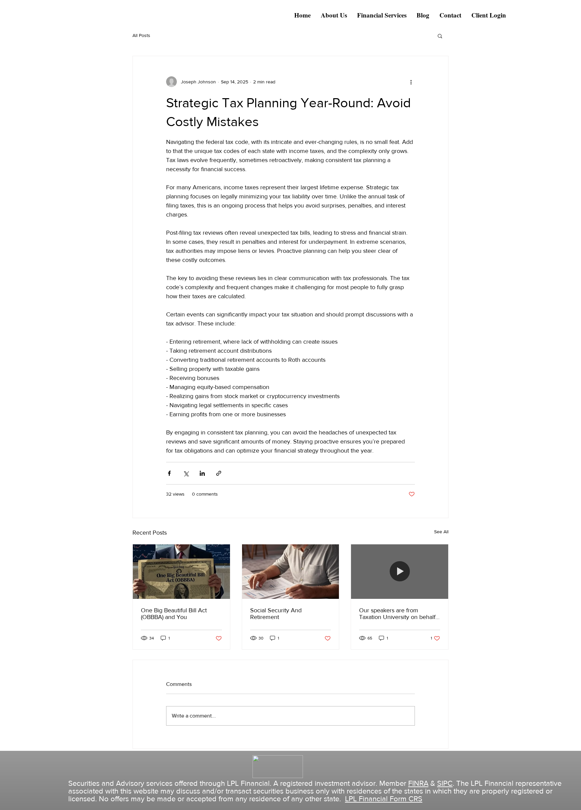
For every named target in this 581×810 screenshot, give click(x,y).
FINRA (418, 783)
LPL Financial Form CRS (383, 799)
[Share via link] (219, 473)
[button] (440, 35)
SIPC (445, 783)
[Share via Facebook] (169, 473)
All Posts (141, 35)
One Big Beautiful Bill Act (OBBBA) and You (174, 613)
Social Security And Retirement (276, 613)
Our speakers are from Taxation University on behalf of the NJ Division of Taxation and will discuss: (397, 613)
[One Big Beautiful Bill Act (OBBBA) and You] (181, 571)
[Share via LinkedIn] (202, 473)
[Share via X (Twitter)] (186, 473)
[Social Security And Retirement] (290, 571)
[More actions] (411, 82)
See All (441, 531)
